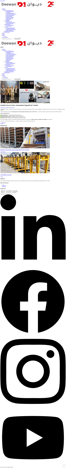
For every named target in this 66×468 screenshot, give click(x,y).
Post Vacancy (4, 185)
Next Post (2, 123)
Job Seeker (4, 186)
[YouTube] (33, 466)
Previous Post (3, 122)
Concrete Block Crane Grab (5, 174)
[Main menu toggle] (1, 47)
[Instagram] (33, 408)
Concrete (2, 107)
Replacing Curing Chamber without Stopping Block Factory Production (14, 149)
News (5, 107)
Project (7, 107)
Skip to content (2, 0)
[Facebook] (33, 333)
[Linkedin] (33, 268)
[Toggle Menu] (10, 24)
